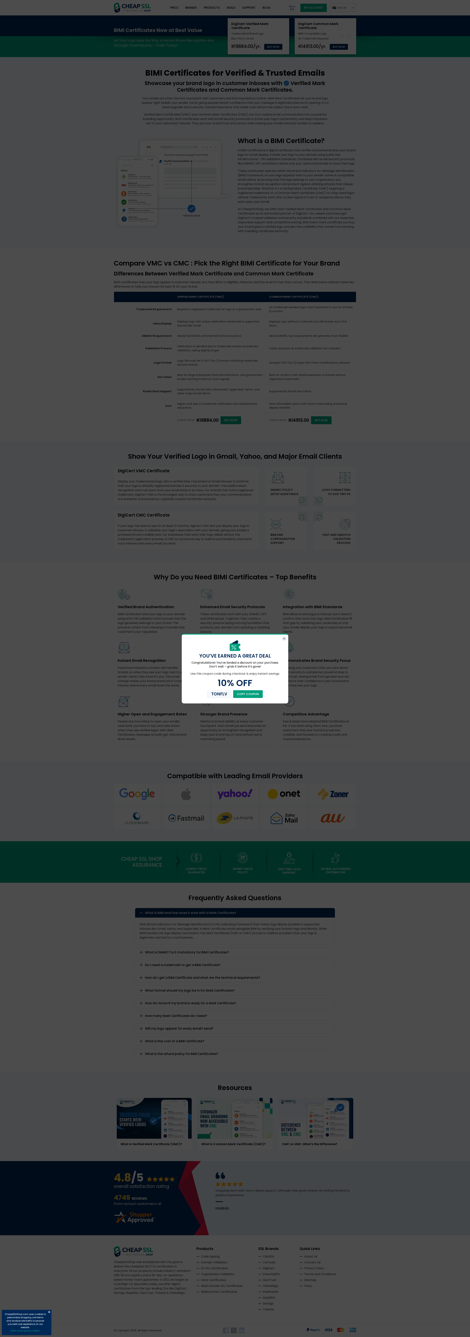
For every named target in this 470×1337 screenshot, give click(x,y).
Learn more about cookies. (25, 1330)
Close (49, 1312)
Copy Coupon (248, 694)
